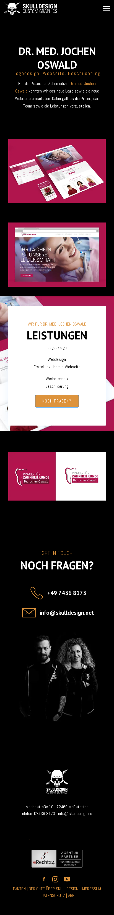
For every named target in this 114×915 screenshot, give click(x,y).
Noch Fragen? (56, 401)
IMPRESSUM (91, 889)
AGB (71, 895)
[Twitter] (96, 21)
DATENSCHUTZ (54, 895)
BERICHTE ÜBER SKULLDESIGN (53, 889)
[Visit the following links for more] (45, 879)
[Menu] (106, 8)
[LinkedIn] (109, 21)
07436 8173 (44, 813)
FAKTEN (19, 889)
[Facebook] (82, 21)
